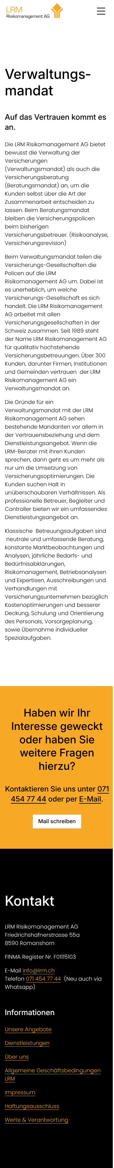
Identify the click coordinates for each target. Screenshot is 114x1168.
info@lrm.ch (39, 971)
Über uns (17, 1057)
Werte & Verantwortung (36, 1120)
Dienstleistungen (27, 1043)
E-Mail (90, 799)
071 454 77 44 (43, 979)
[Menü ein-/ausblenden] (101, 11)
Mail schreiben (57, 821)
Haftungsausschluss (32, 1106)
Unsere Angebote (28, 1029)
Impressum (20, 1092)
